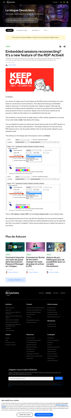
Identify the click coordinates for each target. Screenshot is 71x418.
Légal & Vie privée (51, 351)
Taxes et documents (52, 349)
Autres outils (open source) (53, 316)
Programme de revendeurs (53, 347)
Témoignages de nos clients (32, 353)
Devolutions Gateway (52, 312)
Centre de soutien (30, 338)
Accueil (10, 30)
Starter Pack (8, 310)
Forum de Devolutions (31, 342)
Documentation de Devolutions (33, 340)
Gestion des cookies (24, 414)
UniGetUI (28, 316)
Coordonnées (50, 338)
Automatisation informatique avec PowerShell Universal (13, 325)
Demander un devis (10, 342)
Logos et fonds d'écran (52, 360)
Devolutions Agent (51, 310)
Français (48, 293)
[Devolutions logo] (12, 293)
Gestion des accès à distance (12, 322)
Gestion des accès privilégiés (12, 320)
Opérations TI (36, 30)
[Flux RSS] (60, 46)
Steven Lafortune (13, 272)
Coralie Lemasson (54, 272)
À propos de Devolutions (53, 340)
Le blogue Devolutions (20, 10)
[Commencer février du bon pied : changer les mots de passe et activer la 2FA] (35, 246)
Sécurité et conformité (52, 356)
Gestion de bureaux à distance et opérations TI (13, 313)
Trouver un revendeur (11, 344)
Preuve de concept (10, 330)
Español (63, 293)
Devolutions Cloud (51, 324)
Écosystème (50, 342)
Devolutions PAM (30, 314)
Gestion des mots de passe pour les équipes (14, 316)
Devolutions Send (51, 307)
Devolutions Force (30, 349)
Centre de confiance (52, 353)
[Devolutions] (10, 2)
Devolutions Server (51, 326)
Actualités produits (21, 30)
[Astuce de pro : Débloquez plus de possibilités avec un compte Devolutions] (55, 247)
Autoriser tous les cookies (44, 414)
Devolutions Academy (31, 344)
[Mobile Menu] (4, 2)
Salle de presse (50, 358)
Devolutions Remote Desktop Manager (35, 307)
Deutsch (55, 293)
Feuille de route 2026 (31, 322)
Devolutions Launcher (52, 314)
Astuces (8, 46)
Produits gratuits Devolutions (33, 320)
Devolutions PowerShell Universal (33, 310)
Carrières (49, 344)
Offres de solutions (10, 307)
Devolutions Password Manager (33, 312)
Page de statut (29, 358)
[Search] (61, 2)
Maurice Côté (12, 65)
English (41, 293)
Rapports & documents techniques (34, 356)
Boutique (8, 338)
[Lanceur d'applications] (67, 2)
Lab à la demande (30, 351)
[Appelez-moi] (64, 2)
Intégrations (8, 328)
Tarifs (7, 340)
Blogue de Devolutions (31, 347)
